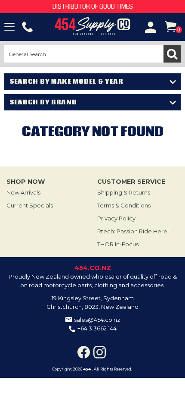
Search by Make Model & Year (66, 81)
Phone (27, 27)
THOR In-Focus (118, 244)
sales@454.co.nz (97, 319)
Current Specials (29, 205)
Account (150, 27)
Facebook (83, 352)
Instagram (99, 352)
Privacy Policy (116, 218)
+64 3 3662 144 (97, 328)
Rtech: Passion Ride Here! (133, 231)
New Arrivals (23, 192)
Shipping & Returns (123, 192)
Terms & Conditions (124, 205)
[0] (170, 26)
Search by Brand (43, 102)
